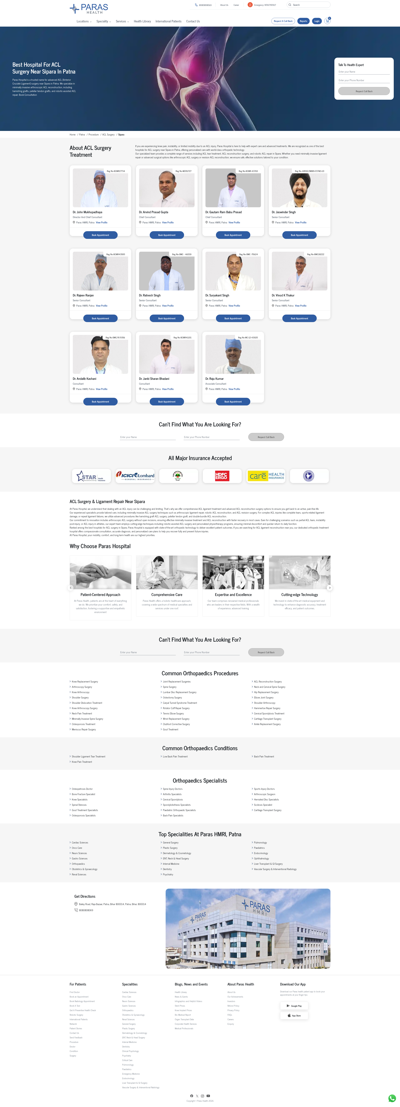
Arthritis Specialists (172, 794)
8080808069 (205, 5)
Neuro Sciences (79, 853)
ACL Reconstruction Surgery (268, 681)
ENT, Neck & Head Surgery (176, 858)
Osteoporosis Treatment (83, 724)
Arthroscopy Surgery (82, 687)
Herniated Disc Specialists (266, 799)
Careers (231, 1019)
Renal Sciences (79, 874)
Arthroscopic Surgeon (264, 794)
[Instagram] (202, 1096)
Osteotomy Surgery (172, 697)
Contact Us (193, 21)
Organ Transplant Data (184, 1019)
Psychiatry (168, 874)
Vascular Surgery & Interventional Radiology (275, 869)
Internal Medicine (171, 863)
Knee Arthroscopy (80, 692)
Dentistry (167, 869)
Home (72, 134)
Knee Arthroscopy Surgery (85, 708)
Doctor (72, 1046)
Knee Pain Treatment (82, 761)
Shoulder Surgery (80, 697)
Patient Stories (76, 1028)
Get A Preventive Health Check (83, 1010)
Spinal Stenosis (79, 805)
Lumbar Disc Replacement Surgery (179, 692)
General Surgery (170, 842)
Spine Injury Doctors (172, 789)
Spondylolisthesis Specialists (177, 805)
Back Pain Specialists (173, 815)
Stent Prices (180, 1005)
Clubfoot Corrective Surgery (176, 724)
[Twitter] (197, 1096)
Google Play (296, 1006)
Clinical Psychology (130, 1051)
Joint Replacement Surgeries (177, 681)
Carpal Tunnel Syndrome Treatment (180, 703)
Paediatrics (259, 848)
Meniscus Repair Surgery (84, 729)
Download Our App (293, 984)
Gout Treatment (170, 729)
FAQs (230, 1014)
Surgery (73, 1055)
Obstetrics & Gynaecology (84, 869)
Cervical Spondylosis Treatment (269, 713)
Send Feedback (76, 1037)
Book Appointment (100, 235)
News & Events (181, 996)
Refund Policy (233, 1005)
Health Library (142, 21)
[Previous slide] (70, 588)
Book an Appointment (79, 996)
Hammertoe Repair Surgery (267, 708)
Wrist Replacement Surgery (176, 718)
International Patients (169, 21)
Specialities (130, 984)
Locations (83, 21)
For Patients (78, 984)
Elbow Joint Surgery (263, 697)
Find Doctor (75, 992)
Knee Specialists (80, 799)
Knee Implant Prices (183, 1010)
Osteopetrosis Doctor (82, 789)
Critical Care (127, 1060)
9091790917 (270, 4)
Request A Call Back (283, 21)
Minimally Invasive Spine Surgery (87, 718)
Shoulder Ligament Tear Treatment (88, 756)
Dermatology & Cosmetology (177, 853)
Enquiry (231, 1024)
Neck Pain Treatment (82, 713)
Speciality (102, 21)
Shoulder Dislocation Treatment (87, 703)
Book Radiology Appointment (82, 1001)
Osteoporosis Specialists (84, 815)
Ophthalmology (261, 858)
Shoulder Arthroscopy (264, 703)
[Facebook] (192, 1096)
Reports (303, 21)
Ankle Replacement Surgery (267, 724)
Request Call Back (364, 91)
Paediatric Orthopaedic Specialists (179, 810)
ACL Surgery (108, 134)
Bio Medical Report (183, 1014)
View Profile (101, 222)
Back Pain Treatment (264, 756)
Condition (74, 1051)
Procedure (94, 134)
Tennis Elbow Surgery (173, 713)
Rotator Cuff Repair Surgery (176, 708)
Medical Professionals (184, 1028)
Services (121, 21)
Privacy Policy (233, 1010)
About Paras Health (241, 984)
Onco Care (77, 848)
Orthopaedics (78, 863)
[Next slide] (330, 588)
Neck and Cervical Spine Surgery (269, 687)
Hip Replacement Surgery (266, 692)
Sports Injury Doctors (264, 789)
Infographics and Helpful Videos (188, 1001)
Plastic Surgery (170, 848)
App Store (296, 1015)
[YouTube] (208, 1096)
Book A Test (75, 1005)
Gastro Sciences (80, 858)
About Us (224, 5)
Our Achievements (235, 996)
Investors (231, 1001)
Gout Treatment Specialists (85, 810)
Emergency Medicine (131, 1073)
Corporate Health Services (186, 1024)
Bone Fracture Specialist (83, 794)
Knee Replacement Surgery (85, 681)
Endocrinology (261, 853)
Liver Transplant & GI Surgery (268, 863)
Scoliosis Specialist (263, 805)
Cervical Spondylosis (173, 799)
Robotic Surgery (76, 1014)
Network (73, 1024)
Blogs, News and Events (191, 984)
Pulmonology (260, 842)
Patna (82, 134)
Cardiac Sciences (80, 842)
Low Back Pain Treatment (175, 756)
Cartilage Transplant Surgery (267, 718)
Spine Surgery (169, 687)
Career (236, 5)
